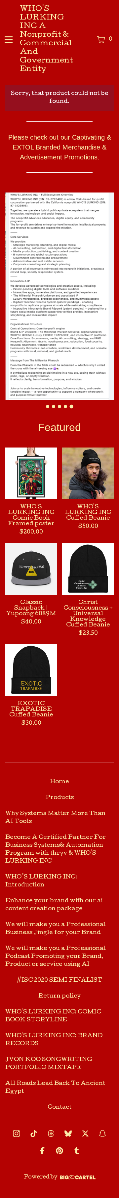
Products (60, 798)
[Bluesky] (68, 1133)
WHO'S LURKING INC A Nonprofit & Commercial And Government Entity (46, 39)
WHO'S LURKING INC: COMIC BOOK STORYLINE (53, 1016)
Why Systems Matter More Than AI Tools (55, 818)
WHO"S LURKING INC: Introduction (41, 881)
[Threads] (51, 1133)
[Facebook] (42, 1151)
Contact (59, 1107)
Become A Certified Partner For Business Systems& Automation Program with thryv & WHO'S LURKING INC (55, 849)
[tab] (47, 406)
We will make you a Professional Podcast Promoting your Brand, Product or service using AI (55, 956)
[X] (85, 1133)
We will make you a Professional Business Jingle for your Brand (55, 929)
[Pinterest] (59, 1151)
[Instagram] (16, 1133)
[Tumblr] (77, 1151)
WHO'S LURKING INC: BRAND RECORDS (53, 1040)
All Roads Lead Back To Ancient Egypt (55, 1087)
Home (59, 782)
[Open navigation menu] (9, 40)
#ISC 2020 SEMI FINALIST (59, 980)
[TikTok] (34, 1133)
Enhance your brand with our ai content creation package (54, 905)
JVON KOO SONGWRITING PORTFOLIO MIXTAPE (48, 1064)
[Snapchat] (102, 1133)
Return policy (59, 996)
